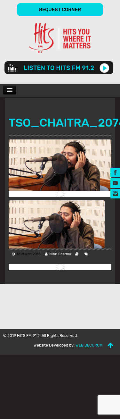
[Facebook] (115, 172)
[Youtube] (115, 182)
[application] (58, 67)
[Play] (104, 67)
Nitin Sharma (60, 254)
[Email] (115, 193)
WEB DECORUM (89, 345)
